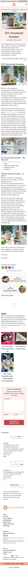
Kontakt (5, 554)
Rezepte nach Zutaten (8, 524)
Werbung (5, 535)
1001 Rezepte (6, 525)
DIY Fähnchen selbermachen (21, 347)
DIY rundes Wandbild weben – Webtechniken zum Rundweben (7, 377)
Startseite (4, 9)
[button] (2, 267)
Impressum (6, 531)
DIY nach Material (7, 518)
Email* (16, 414)
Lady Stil (13, 436)
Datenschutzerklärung (8, 533)
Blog (9, 9)
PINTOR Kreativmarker (11, 112)
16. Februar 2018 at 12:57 (17, 466)
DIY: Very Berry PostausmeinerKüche (7, 348)
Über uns (5, 548)
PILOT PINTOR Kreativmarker (12, 162)
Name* (6, 414)
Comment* (7, 399)
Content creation (7, 552)
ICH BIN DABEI (23, 1)
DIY (12, 9)
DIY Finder (5, 516)
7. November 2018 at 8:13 (17, 487)
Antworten (21, 436)
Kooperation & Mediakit (9, 550)
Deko (15, 9)
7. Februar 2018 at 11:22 (16, 438)
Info (25, 60)
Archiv (4, 514)
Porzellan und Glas (16, 271)
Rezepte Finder (7, 522)
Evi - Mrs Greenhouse (15, 463)
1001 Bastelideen (7, 520)
